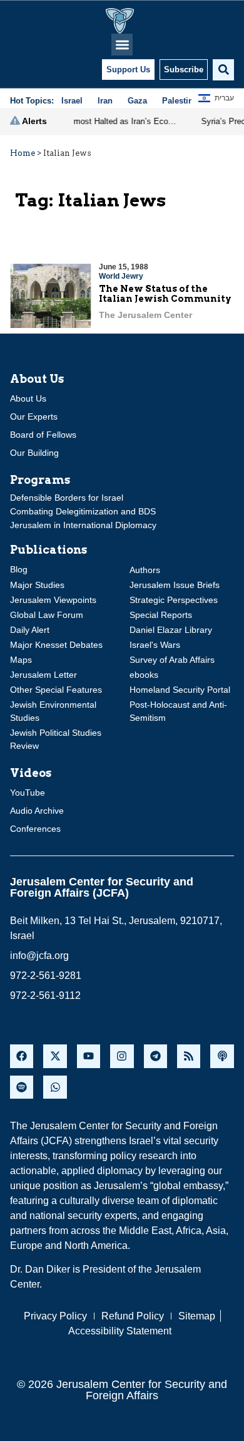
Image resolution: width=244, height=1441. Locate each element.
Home (22, 153)
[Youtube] (88, 1055)
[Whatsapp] (54, 1087)
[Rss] (188, 1055)
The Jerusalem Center (145, 315)
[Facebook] (21, 1055)
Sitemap (196, 1316)
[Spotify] (21, 1087)
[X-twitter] (54, 1055)
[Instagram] (121, 1055)
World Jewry (121, 276)
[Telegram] (155, 1055)
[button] (122, 44)
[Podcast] (221, 1055)
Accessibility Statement (119, 1331)
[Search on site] (223, 69)
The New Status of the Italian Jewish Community (165, 294)
